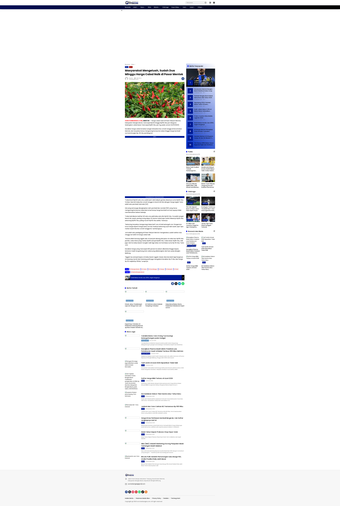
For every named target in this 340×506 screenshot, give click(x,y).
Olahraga (190, 203)
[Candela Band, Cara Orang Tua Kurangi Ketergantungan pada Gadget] (132, 340)
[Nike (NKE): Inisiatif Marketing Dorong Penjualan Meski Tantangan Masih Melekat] (132, 447)
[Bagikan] (182, 78)
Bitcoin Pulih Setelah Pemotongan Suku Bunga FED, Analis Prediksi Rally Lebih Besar (161, 458)
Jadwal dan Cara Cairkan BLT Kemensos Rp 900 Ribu (162, 406)
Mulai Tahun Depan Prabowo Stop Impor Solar (159, 432)
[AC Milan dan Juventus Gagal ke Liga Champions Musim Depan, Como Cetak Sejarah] (193, 217)
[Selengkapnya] (214, 151)
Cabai (145, 269)
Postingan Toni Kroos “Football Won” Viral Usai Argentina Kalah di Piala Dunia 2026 (208, 208)
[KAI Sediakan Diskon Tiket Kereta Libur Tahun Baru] (132, 396)
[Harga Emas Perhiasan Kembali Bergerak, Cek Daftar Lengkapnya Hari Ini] (132, 422)
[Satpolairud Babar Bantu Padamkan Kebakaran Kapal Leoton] (175, 296)
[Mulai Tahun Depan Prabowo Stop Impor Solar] (132, 435)
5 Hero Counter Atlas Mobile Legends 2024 (203, 117)
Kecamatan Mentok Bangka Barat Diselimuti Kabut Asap (203, 90)
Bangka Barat (135, 269)
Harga (162, 269)
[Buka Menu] (214, 3)
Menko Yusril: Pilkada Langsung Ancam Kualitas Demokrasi (208, 185)
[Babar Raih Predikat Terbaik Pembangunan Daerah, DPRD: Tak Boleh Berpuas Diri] (193, 161)
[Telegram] (179, 283)
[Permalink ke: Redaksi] (127, 78)
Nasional (205, 180)
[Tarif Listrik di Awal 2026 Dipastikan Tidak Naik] (132, 365)
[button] (205, 2)
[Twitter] (176, 283)
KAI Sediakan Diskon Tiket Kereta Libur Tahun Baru (161, 394)
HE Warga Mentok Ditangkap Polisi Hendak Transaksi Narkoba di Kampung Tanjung (204, 130)
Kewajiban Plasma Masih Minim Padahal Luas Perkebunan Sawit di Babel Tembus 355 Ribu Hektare (162, 350)
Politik (189, 180)
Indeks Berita (129, 498)
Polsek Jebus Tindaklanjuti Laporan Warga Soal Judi (133, 305)
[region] (170, 36)
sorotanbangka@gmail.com (136, 484)
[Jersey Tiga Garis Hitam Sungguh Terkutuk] (208, 217)
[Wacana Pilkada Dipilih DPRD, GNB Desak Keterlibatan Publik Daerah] (193, 177)
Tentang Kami (175, 498)
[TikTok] (142, 491)
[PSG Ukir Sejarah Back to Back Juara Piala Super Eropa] (193, 201)
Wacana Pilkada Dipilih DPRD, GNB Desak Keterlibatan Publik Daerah (192, 185)
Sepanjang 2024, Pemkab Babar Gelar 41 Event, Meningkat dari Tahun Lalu (202, 103)
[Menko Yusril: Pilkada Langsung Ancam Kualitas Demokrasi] (208, 177)
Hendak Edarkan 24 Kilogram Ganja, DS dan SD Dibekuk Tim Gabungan (203, 137)
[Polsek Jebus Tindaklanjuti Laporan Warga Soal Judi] (134, 296)
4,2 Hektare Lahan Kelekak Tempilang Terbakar (153, 305)
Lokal (131, 67)
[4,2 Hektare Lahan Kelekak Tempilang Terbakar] (154, 296)
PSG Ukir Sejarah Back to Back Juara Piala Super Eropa (192, 208)
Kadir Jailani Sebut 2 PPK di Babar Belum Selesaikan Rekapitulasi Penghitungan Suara (202, 110)
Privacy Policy (156, 498)
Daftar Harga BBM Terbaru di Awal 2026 (157, 378)
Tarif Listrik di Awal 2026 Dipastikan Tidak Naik (159, 363)
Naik (177, 269)
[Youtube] (136, 491)
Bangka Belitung (146, 353)
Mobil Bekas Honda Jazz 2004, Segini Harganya (204, 123)
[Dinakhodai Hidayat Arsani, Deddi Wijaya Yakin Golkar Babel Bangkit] (208, 161)
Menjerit (170, 269)
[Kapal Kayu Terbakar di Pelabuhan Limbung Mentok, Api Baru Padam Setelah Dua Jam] (134, 316)
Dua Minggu (153, 269)
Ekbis (126, 67)
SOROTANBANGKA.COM (133, 121)
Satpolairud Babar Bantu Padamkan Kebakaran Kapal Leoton (175, 305)
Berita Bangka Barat (138, 272)
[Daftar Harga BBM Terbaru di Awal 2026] (132, 381)
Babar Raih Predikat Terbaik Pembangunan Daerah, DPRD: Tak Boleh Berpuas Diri (192, 169)
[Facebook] (172, 283)
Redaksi (131, 78)
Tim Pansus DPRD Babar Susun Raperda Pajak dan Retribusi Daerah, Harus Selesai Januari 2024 (204, 144)
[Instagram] (132, 491)
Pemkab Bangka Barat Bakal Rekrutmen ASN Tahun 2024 (203, 96)
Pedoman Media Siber (143, 498)
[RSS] (146, 491)
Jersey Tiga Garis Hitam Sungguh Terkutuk (207, 225)
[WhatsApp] (182, 283)
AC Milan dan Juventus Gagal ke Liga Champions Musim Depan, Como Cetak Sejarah (192, 225)
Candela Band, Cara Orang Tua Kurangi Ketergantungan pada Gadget (157, 337)
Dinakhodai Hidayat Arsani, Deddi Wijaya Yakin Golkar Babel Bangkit (207, 169)
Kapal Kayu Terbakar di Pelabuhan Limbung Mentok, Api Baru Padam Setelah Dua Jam (134, 325)
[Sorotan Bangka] (132, 2)
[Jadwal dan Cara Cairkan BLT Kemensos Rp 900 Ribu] (132, 409)
